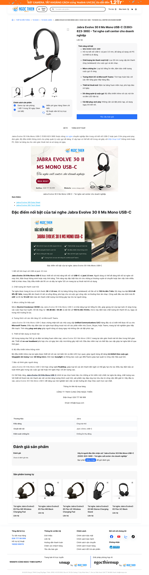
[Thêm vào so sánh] (33, 482)
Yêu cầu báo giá (107, 117)
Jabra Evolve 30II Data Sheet (28, 202)
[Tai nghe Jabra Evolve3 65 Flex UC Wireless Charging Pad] (74, 490)
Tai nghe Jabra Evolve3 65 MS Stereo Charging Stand (98, 509)
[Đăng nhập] (136, 9)
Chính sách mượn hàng (86, 546)
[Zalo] (125, 536)
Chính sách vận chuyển (86, 542)
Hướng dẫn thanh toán (53, 542)
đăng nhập (90, 460)
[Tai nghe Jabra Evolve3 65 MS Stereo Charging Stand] (99, 490)
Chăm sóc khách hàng (53, 546)
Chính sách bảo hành (85, 539)
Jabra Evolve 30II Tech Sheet (28, 205)
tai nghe (69, 136)
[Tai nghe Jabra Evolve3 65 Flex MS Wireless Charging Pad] (25, 490)
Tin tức (111, 9)
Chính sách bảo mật (85, 535)
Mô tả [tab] (65, 128)
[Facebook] (111, 536)
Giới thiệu (48, 535)
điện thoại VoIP (114, 139)
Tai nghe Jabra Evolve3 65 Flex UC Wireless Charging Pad (73, 509)
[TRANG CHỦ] (12, 20)
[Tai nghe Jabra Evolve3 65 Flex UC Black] (124, 490)
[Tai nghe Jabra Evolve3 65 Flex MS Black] (49, 490)
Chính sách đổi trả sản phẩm (88, 549)
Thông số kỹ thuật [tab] (79, 128)
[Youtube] (118, 536)
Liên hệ (47, 539)
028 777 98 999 (19, 538)
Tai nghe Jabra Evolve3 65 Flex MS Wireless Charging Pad (23, 509)
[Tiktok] (133, 536)
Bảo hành (122, 9)
